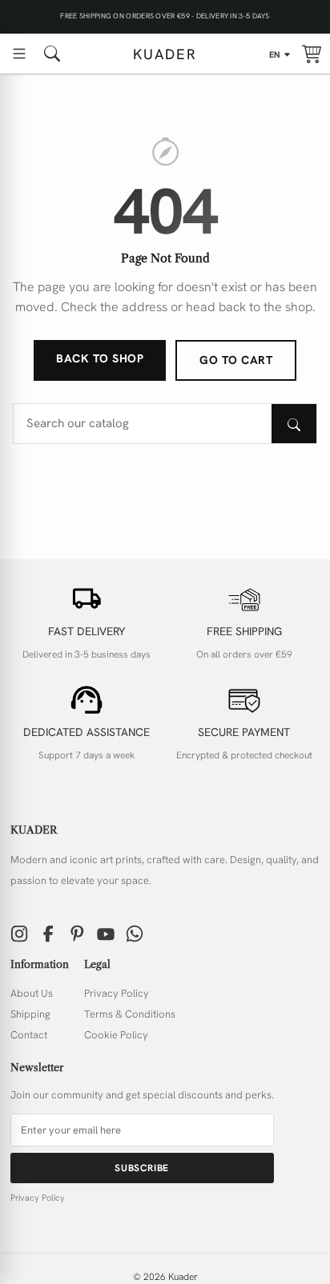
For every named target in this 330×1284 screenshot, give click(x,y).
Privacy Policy (116, 993)
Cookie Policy (116, 1035)
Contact (28, 1035)
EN (275, 54)
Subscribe (141, 1168)
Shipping (30, 1014)
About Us (31, 993)
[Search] (294, 423)
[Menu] (19, 54)
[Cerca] (52, 53)
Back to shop (99, 358)
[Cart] (311, 53)
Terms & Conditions (129, 1014)
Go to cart (235, 360)
